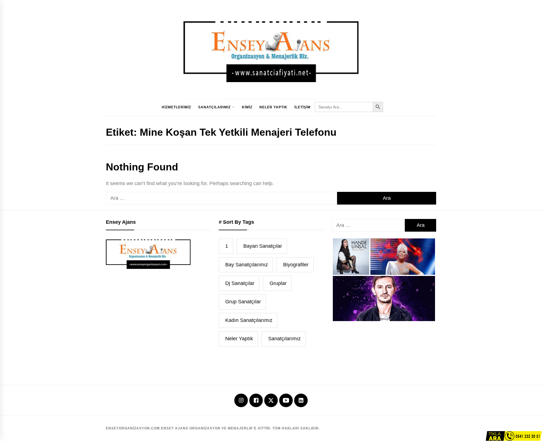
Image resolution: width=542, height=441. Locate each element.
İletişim (302, 107)
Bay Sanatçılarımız (246, 264)
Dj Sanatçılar (239, 283)
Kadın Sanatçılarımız (248, 320)
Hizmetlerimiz (176, 107)
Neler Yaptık (273, 107)
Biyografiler (296, 264)
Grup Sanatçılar (243, 301)
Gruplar (278, 283)
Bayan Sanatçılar (262, 246)
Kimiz (247, 107)
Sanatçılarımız (214, 107)
